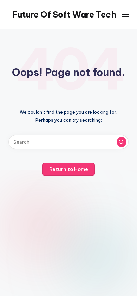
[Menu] (125, 14)
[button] (121, 142)
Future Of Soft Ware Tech (64, 14)
